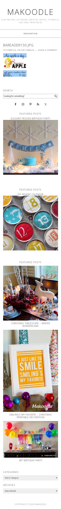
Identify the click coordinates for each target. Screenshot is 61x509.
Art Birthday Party (30, 460)
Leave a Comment (47, 50)
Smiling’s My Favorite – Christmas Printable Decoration (30, 416)
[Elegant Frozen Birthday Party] (30, 147)
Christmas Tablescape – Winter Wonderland (30, 324)
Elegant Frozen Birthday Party (30, 118)
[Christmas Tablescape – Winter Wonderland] (30, 293)
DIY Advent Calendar (30, 194)
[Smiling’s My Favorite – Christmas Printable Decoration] (30, 371)
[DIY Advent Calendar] (30, 223)
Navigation (31, 33)
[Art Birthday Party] (30, 439)
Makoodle (30, 12)
